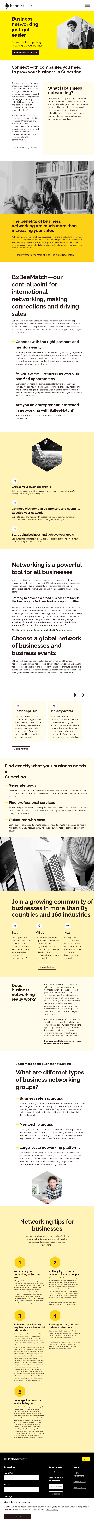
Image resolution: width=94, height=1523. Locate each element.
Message (8, 1496)
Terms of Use (80, 1482)
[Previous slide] (76, 695)
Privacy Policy (80, 1487)
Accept (17, 1516)
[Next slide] (82, 695)
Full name (8, 1473)
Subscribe (56, 1494)
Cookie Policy (52, 1510)
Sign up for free (21, 749)
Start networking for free (25, 53)
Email (6, 1484)
